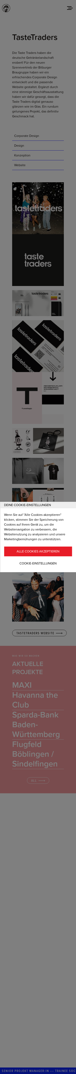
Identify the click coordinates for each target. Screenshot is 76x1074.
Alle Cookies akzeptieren (38, 551)
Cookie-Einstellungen (38, 563)
